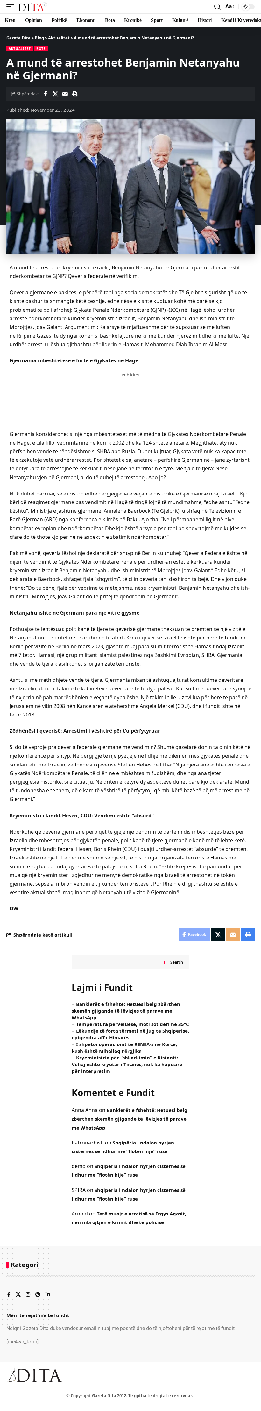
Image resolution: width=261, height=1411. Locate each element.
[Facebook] (8, 1295)
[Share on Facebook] (45, 94)
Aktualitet (20, 48)
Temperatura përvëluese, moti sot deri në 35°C (132, 1024)
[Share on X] (55, 94)
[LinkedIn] (48, 1295)
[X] (18, 1295)
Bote (41, 48)
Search (176, 962)
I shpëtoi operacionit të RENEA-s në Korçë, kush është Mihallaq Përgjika (124, 1047)
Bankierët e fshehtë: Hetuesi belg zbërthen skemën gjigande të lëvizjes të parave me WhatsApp (126, 1011)
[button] (11, 6)
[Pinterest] (37, 1295)
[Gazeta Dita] (32, 6)
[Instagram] (28, 1295)
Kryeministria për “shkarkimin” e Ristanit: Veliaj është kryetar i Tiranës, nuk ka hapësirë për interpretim (127, 1064)
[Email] (64, 94)
